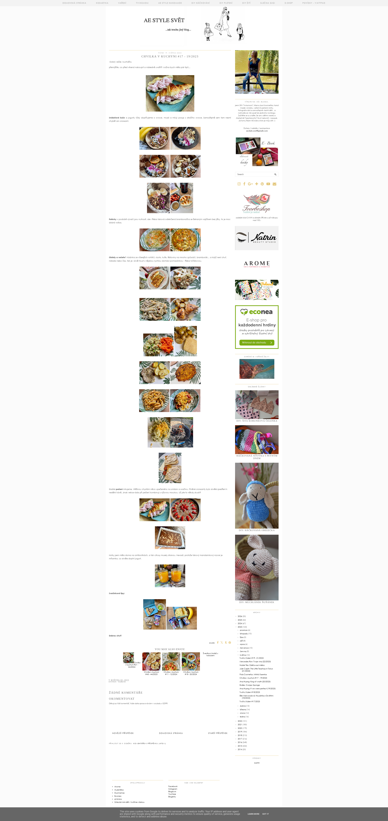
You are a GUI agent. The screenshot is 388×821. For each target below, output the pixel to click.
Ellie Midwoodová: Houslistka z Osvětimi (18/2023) (256, 697)
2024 (240, 623)
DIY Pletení (226, 3)
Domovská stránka (74, 3)
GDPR (257, 763)
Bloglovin (172, 791)
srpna (242, 644)
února (242, 713)
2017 (240, 739)
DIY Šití (246, 3)
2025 (240, 620)
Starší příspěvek (218, 733)
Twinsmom (142, 3)
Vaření (122, 3)
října (241, 637)
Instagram (172, 789)
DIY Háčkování (201, 3)
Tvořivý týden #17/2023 (250, 701)
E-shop (289, 3)
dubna (243, 706)
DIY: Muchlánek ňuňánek (256, 602)
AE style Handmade (170, 3)
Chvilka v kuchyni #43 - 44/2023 (151, 673)
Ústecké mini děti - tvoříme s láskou (129, 802)
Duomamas (119, 793)
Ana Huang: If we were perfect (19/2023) (258, 688)
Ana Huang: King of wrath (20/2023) (255, 681)
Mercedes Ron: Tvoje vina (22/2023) (255, 661)
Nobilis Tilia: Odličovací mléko (252, 665)
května (243, 655)
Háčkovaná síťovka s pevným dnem (256, 457)
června (243, 651)
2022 (240, 721)
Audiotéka (119, 790)
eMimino (118, 799)
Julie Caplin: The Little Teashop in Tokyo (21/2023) (256, 670)
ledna (242, 716)
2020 (240, 728)
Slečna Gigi (267, 3)
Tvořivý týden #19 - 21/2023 (252, 658)
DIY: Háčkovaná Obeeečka (257, 530)
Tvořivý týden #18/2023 (250, 692)
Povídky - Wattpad (314, 3)
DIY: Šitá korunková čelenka (256, 421)
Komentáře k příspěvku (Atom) (149, 743)
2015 (240, 746)
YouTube (172, 794)
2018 (240, 735)
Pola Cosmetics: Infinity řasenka (253, 674)
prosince (244, 630)
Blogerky (172, 796)
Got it (265, 814)
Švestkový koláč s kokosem (210, 673)
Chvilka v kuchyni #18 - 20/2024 (190, 673)
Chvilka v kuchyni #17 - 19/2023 (253, 678)
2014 (240, 749)
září (241, 641)
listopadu (244, 633)
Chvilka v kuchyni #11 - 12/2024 (171, 673)
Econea (117, 796)
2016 (240, 742)
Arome (117, 786)
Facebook (172, 786)
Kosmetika (102, 3)
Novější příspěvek (123, 733)
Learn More (253, 814)
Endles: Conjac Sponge (250, 685)
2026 (240, 616)
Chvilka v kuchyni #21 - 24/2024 (132, 664)
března (243, 709)
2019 (240, 732)
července (244, 648)
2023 (240, 627)
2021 (240, 724)
